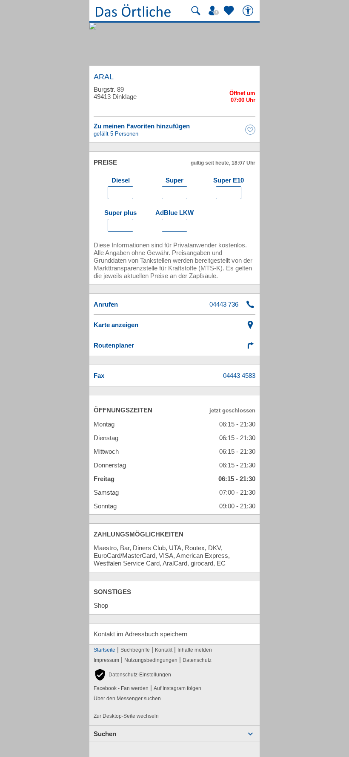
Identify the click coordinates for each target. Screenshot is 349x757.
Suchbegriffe (135, 650)
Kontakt (163, 650)
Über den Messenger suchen (127, 699)
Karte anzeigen (116, 324)
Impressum (106, 660)
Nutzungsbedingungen (150, 660)
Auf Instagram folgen (177, 688)
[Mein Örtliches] (215, 10)
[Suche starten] (195, 10)
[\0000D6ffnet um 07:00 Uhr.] (242, 98)
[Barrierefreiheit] (249, 10)
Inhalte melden (194, 650)
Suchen (105, 733)
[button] (132, 674)
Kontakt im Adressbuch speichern (140, 634)
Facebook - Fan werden (121, 688)
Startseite (104, 650)
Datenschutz (197, 660)
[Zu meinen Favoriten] (229, 10)
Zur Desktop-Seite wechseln (126, 716)
